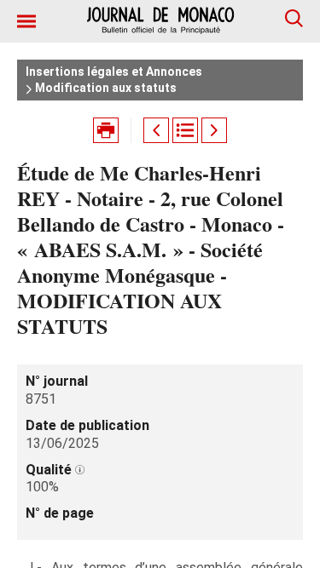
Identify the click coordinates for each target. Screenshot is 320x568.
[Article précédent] (156, 130)
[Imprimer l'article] (106, 130)
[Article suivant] (214, 130)
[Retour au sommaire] (185, 130)
